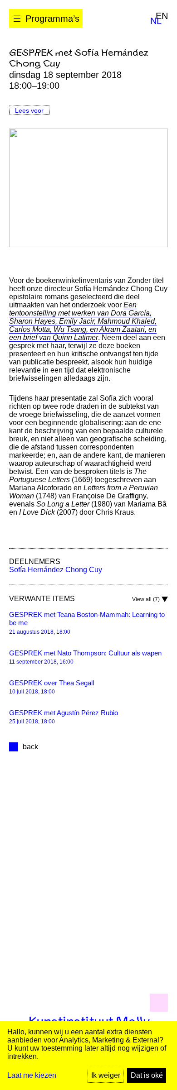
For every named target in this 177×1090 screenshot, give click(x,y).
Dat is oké (147, 1075)
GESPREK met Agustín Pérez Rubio (63, 713)
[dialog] (88, 1055)
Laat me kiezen (31, 1075)
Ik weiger (105, 1075)
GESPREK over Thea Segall (51, 683)
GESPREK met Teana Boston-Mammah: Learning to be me (87, 619)
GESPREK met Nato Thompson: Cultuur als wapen (85, 653)
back (30, 747)
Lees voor (29, 110)
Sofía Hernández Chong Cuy (55, 570)
